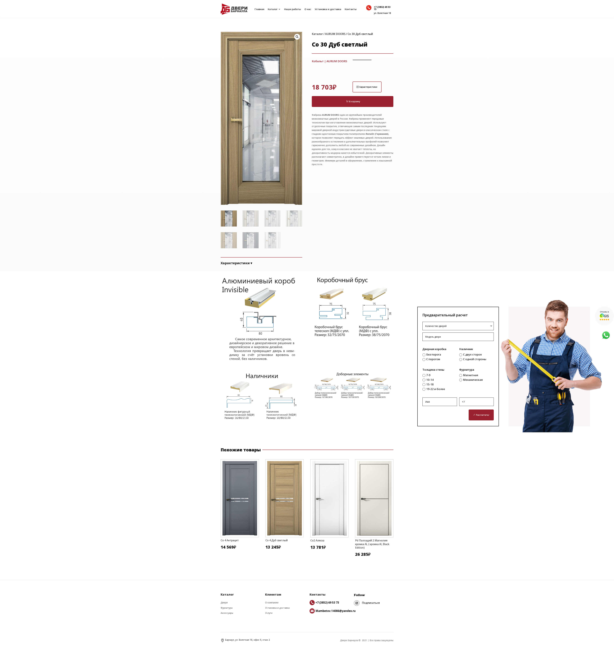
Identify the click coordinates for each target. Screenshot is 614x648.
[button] (297, 37)
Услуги (268, 612)
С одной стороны (474, 359)
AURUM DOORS (335, 34)
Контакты (351, 9)
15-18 (430, 384)
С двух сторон (472, 354)
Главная (258, 9)
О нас (307, 9)
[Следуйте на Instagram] (356, 603)
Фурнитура (226, 607)
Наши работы (292, 9)
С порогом (433, 359)
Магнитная (470, 375)
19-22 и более (435, 389)
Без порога (433, 354)
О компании (271, 602)
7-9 (428, 375)
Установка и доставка (328, 9)
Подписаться (371, 603)
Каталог (272, 9)
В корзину (354, 101)
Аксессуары (227, 612)
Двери (224, 602)
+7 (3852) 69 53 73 (382, 8)
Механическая (473, 380)
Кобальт (318, 61)
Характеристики (368, 86)
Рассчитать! (482, 414)
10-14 (430, 380)
